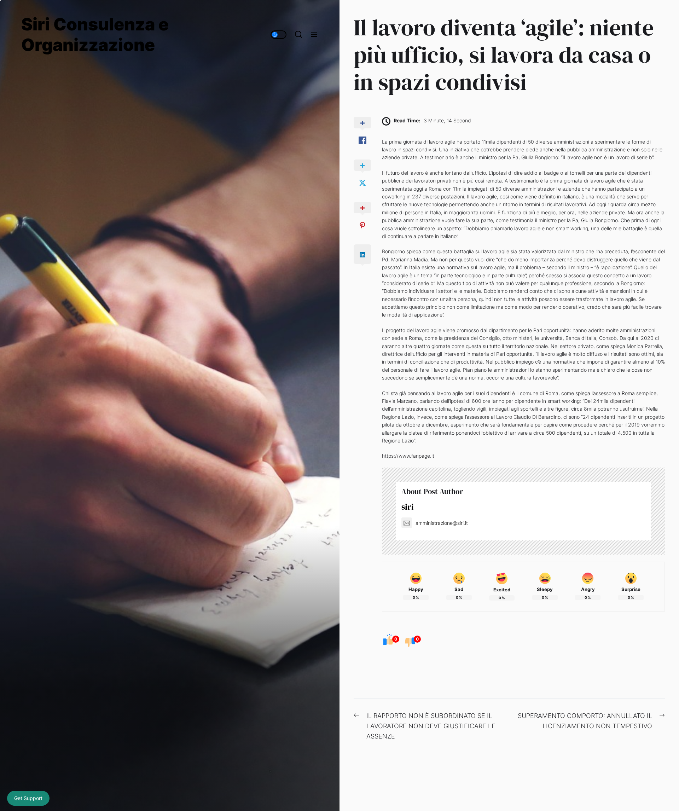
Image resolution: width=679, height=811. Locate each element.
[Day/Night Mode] (278, 35)
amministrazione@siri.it (442, 523)
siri (407, 506)
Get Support (28, 798)
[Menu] (314, 35)
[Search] (298, 35)
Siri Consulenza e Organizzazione (95, 34)
